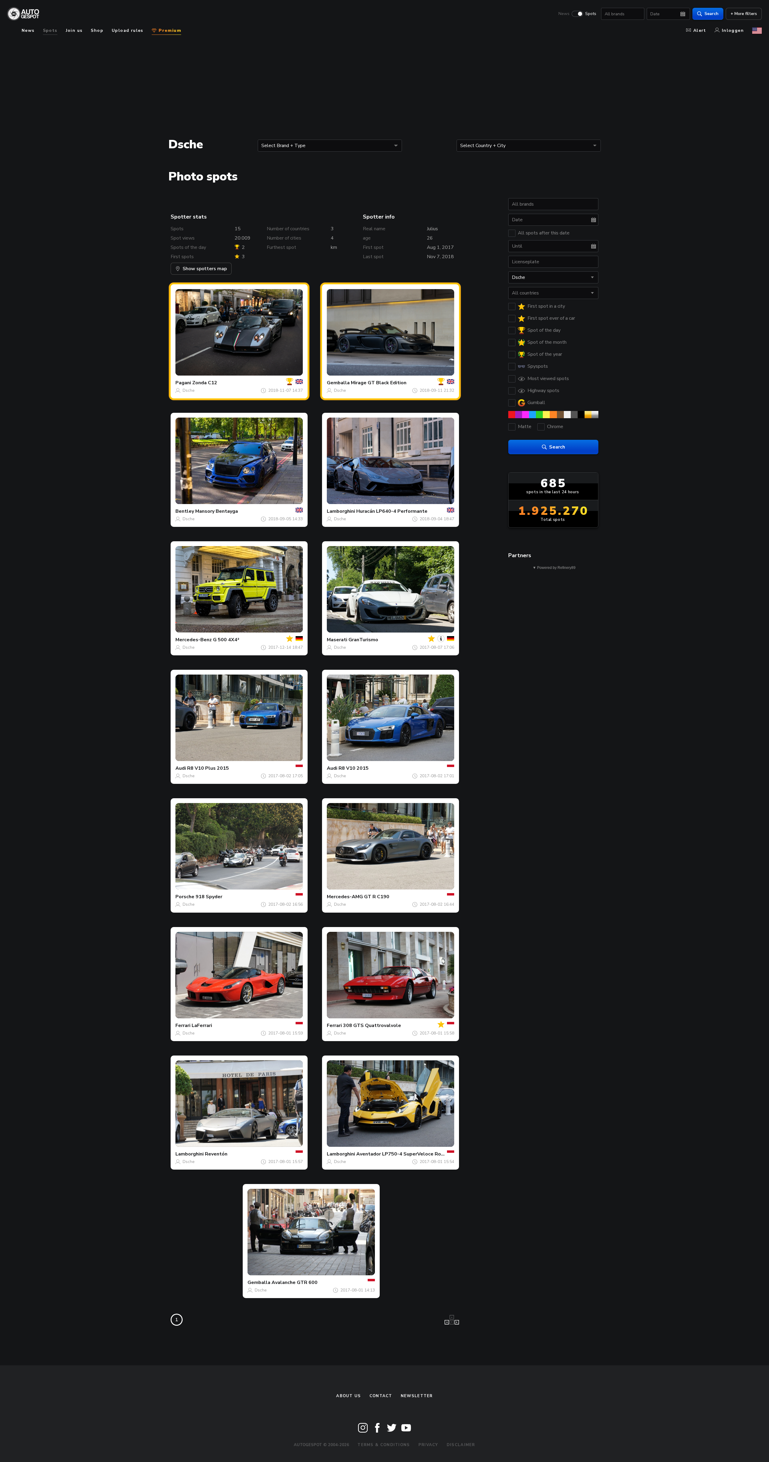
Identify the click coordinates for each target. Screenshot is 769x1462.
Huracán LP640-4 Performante (391, 511)
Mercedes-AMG (345, 896)
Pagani (183, 382)
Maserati (337, 639)
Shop (97, 30)
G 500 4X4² (226, 639)
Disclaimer (461, 1445)
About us (348, 1396)
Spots (590, 14)
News (564, 14)
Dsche (189, 390)
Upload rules (127, 30)
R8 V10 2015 (354, 768)
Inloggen (733, 30)
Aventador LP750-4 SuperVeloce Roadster (406, 1154)
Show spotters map (205, 268)
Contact (380, 1396)
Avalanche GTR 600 (295, 1282)
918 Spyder (209, 896)
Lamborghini (341, 511)
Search (711, 14)
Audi (180, 768)
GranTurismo (363, 639)
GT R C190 (376, 896)
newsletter (417, 1396)
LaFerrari (202, 1025)
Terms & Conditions (383, 1445)
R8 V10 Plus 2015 (208, 768)
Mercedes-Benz (193, 639)
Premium (169, 30)
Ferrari (182, 1025)
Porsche (184, 896)
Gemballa (338, 382)
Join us (74, 30)
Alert (699, 30)
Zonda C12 (204, 382)
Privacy (428, 1445)
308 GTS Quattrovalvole (372, 1025)
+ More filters (744, 14)
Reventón (216, 1154)
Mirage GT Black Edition (378, 382)
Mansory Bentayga (216, 511)
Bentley (184, 511)
